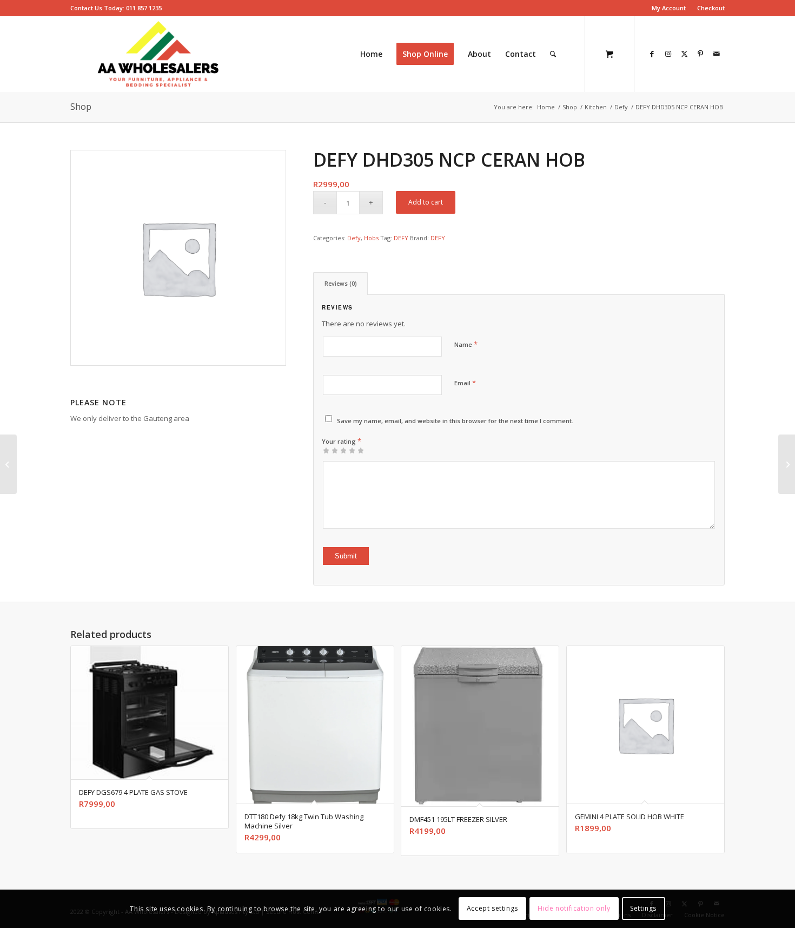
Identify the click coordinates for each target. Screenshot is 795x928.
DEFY (401, 238)
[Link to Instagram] (668, 53)
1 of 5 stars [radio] (326, 450)
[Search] (553, 54)
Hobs (371, 238)
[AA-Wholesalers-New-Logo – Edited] (158, 54)
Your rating (341, 441)
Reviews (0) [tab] (340, 283)
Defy (354, 238)
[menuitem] (669, 8)
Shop (80, 107)
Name (466, 344)
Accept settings (492, 908)
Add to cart (425, 202)
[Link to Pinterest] (700, 53)
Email (465, 382)
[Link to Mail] (716, 53)
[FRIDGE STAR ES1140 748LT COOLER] (8, 464)
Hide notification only (574, 908)
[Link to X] (684, 53)
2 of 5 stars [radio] (330, 450)
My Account (669, 8)
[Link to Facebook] (652, 53)
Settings (643, 908)
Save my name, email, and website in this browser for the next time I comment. (455, 421)
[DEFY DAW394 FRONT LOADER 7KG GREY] (786, 464)
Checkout (711, 8)
